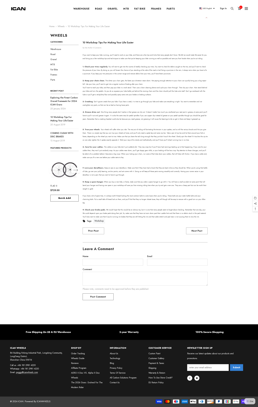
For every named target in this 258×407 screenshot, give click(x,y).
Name (85, 256)
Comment (87, 269)
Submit (236, 367)
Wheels (61, 26)
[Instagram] (196, 378)
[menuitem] (64, 49)
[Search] (232, 8)
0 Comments (97, 48)
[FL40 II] (64, 169)
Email (149, 256)
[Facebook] (189, 378)
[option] (64, 179)
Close (206, 17)
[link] (48, 332)
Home (52, 26)
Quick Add (64, 198)
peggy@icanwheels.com (27, 372)
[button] (76, 170)
